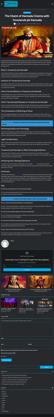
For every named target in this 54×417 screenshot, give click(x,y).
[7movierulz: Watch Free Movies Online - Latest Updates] (11, 4)
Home (10, 9)
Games (3, 402)
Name (2, 338)
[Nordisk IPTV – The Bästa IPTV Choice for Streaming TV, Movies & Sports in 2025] (27, 302)
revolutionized (18, 174)
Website (30, 344)
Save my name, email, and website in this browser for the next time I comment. (20, 350)
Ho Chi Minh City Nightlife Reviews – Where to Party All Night (8, 309)
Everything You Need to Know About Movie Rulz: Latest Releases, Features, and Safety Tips (44, 310)
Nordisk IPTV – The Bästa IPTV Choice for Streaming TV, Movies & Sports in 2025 (26, 310)
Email (2, 344)
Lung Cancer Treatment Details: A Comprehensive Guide (15, 379)
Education (4, 393)
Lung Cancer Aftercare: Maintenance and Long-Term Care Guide (16, 377)
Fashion (3, 398)
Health (3, 404)
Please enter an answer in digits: (8, 353)
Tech (3, 409)
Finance (3, 400)
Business (4, 391)
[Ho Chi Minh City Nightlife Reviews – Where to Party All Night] (9, 302)
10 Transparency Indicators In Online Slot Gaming (13, 384)
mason (17, 23)
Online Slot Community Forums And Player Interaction (14, 381)
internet (35, 164)
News (3, 406)
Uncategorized (5, 411)
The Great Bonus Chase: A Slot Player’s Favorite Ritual (14, 375)
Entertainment (16, 9)
